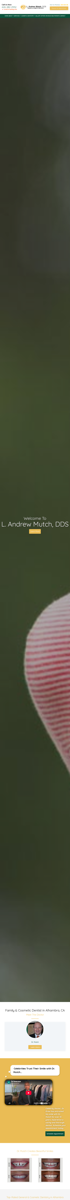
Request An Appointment (59, 8)
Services (17, 16)
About (10, 16)
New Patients (55, 16)
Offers (43, 16)
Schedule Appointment (55, 1134)
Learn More (35, 531)
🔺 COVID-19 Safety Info (9, 9)
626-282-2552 (9, 7)
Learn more (35, 1047)
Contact (62, 16)
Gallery (38, 16)
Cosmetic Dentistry (27, 16)
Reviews (48, 16)
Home (6, 16)
